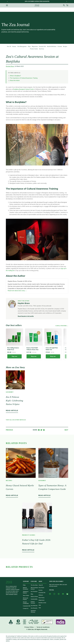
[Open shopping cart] (67, 5)
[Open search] (64, 5)
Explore (34, 581)
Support (26, 581)
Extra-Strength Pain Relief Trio (52, 348)
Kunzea (14, 46)
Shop (40, 581)
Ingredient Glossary (33, 611)
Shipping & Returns (25, 592)
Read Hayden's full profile (26, 316)
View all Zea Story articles (16, 420)
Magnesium (35, 46)
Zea (32, 629)
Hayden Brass (10, 66)
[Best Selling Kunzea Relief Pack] (14, 337)
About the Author (15, 80)
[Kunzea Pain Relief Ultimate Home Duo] (33, 337)
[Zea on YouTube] (63, 594)
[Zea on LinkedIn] (67, 594)
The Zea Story (34, 585)
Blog (32, 594)
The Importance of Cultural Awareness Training (23, 78)
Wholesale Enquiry (25, 598)
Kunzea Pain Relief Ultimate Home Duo (32, 348)
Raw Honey (41, 597)
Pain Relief (41, 587)
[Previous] (7, 1)
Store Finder (26, 595)
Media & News (34, 596)
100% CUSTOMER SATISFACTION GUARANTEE (37, 1)
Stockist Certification (26, 602)
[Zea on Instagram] (54, 594)
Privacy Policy (29, 627)
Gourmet (60, 46)
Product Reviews (33, 602)
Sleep (29, 46)
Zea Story (41, 48)
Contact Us (25, 608)
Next (66, 430)
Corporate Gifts (26, 606)
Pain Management (22, 46)
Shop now (14, 356)
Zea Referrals (34, 605)
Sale (40, 607)
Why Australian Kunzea (34, 588)
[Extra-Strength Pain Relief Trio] (52, 337)
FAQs (24, 585)
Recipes (65, 46)
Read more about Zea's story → (17, 290)
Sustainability (34, 599)
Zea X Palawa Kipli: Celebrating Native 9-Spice (14, 400)
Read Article (12, 410)
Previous (9, 430)
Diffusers (41, 595)
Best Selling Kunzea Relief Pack (13, 348)
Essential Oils (42, 46)
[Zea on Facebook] (50, 594)
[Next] (66, 1)
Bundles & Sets (42, 602)
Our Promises (34, 591)
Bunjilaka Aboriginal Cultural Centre (23, 89)
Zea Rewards (34, 608)
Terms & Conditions (43, 627)
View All (9, 46)
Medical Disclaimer (25, 588)
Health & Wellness (51, 46)
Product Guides (34, 48)
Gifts (40, 605)
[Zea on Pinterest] (58, 594)
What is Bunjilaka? (15, 75)
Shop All (41, 585)
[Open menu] (7, 5)
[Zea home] (37, 5)
